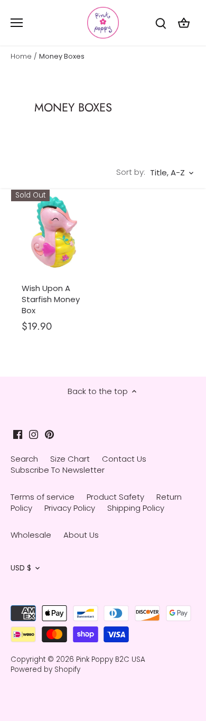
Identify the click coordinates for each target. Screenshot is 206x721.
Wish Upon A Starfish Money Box (51, 299)
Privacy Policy (69, 507)
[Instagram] (33, 433)
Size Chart (70, 458)
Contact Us (124, 458)
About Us (81, 534)
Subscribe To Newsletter (58, 469)
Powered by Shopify (45, 669)
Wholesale (31, 534)
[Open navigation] (17, 22)
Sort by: (130, 172)
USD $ (21, 568)
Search (24, 458)
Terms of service (42, 496)
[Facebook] (17, 433)
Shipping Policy (135, 507)
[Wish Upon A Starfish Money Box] (55, 233)
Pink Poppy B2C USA (110, 659)
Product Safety (115, 496)
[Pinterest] (49, 433)
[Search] (160, 23)
